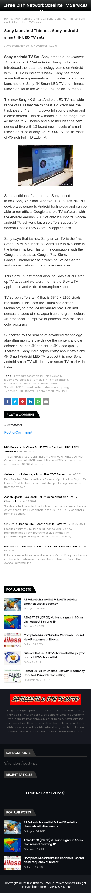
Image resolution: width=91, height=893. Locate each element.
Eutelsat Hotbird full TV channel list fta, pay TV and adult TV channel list (54, 655)
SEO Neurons (63, 887)
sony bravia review (45, 383)
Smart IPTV (41, 379)
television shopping (56, 387)
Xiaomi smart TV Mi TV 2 (29, 18)
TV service (10, 391)
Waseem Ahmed (18, 45)
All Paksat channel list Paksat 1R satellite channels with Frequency (50, 602)
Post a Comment (18, 432)
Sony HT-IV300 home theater (22, 387)
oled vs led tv (54, 376)
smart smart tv (59, 379)
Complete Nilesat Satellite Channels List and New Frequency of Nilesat (54, 637)
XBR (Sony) (27, 391)
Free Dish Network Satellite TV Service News (48, 883)
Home (8, 18)
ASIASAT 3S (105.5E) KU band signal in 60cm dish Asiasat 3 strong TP (53, 619)
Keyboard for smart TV (28, 376)
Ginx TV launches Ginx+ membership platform (35, 524)
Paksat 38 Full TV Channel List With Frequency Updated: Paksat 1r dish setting (54, 673)
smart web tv (12, 383)
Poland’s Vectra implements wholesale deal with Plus (41, 547)
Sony (26, 383)
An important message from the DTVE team (34, 474)
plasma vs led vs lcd (17, 379)
